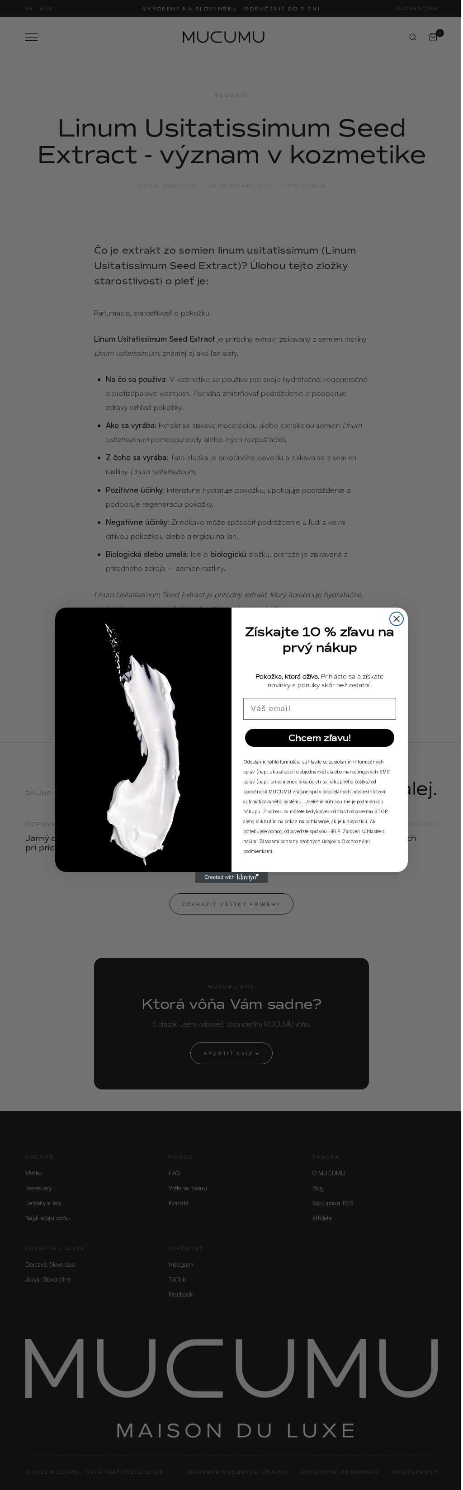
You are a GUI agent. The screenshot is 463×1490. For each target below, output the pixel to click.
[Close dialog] (396, 619)
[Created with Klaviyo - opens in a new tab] (231, 877)
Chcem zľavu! (319, 737)
